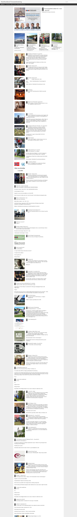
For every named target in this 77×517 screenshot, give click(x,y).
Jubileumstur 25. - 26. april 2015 (34, 415)
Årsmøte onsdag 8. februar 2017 (22, 226)
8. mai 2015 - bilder (31, 391)
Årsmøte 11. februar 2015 (21, 475)
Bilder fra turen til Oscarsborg (33, 307)
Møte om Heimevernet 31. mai (21, 197)
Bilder (12, 4)
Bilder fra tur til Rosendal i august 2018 (35, 101)
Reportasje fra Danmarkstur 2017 (34, 209)
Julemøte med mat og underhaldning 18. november (25, 283)
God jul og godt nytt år (20, 247)
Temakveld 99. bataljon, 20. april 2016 (35, 343)
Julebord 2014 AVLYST (20, 499)
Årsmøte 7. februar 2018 (32, 173)
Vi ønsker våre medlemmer (21, 379)
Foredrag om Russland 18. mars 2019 (35, 53)
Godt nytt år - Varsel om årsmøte (22, 185)
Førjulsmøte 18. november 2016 (34, 271)
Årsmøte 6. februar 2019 (32, 65)
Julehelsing (30, 89)
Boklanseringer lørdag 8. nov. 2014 (34, 516)
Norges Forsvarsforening (21, 4)
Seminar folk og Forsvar (32, 451)
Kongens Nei (30, 259)
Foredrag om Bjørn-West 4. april (34, 331)
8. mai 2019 (55, 44)
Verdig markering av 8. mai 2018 (34, 149)
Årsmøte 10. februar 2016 (32, 355)
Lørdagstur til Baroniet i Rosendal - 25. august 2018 (37, 125)
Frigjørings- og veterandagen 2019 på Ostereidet (45, 46)
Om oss (15, 4)
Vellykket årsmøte (31, 463)
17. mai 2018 (30, 113)
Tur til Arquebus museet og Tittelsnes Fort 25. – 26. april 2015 (27, 439)
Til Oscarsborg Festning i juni (21, 367)
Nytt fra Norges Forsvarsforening (34, 235)
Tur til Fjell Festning (31, 295)
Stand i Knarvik (31, 137)
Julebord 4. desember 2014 (21, 504)
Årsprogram (8, 4)
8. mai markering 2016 (32, 319)
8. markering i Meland (32, 161)
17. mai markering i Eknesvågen (32, 45)
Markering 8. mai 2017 (20, 221)
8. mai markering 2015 (32, 427)
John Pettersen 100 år (32, 403)
